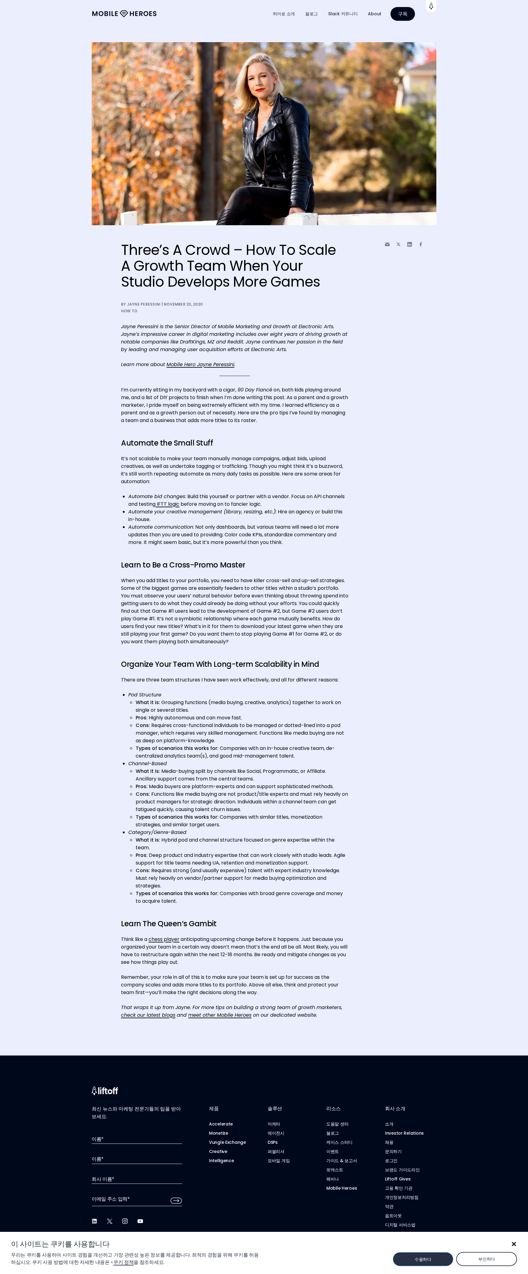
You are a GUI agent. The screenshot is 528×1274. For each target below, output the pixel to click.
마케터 (274, 1124)
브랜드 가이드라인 (402, 1170)
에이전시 (276, 1133)
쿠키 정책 (123, 1262)
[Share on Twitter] (398, 244)
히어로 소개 (284, 14)
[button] (514, 1244)
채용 (389, 1142)
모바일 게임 (279, 1161)
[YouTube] (140, 1221)
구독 (403, 13)
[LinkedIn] (94, 1221)
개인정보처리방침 (402, 1197)
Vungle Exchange (227, 1142)
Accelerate (221, 1124)
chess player (163, 939)
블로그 (311, 14)
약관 (389, 1206)
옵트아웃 (393, 1216)
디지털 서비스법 (400, 1225)
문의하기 (393, 1151)
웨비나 (332, 1179)
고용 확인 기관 (399, 1188)
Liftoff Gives (397, 1179)
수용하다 (423, 1259)
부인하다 (486, 1259)
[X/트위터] (109, 1221)
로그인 (391, 1161)
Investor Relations (404, 1133)
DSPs (273, 1142)
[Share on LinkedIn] (409, 244)
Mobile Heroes (341, 1188)
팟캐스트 (334, 1170)
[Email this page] (387, 244)
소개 (389, 1124)
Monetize (218, 1133)
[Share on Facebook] (421, 244)
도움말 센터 (337, 1124)
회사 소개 (395, 1108)
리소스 (333, 1108)
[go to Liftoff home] (124, 13)
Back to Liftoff (431, 6)
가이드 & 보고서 (341, 1161)
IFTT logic (167, 504)
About (374, 14)
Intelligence (221, 1161)
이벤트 (332, 1151)
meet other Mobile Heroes (219, 1015)
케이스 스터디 (339, 1142)
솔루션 (275, 1108)
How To (129, 311)
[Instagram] (125, 1221)
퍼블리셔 (276, 1151)
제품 (213, 1108)
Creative (218, 1151)
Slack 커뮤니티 (343, 14)
